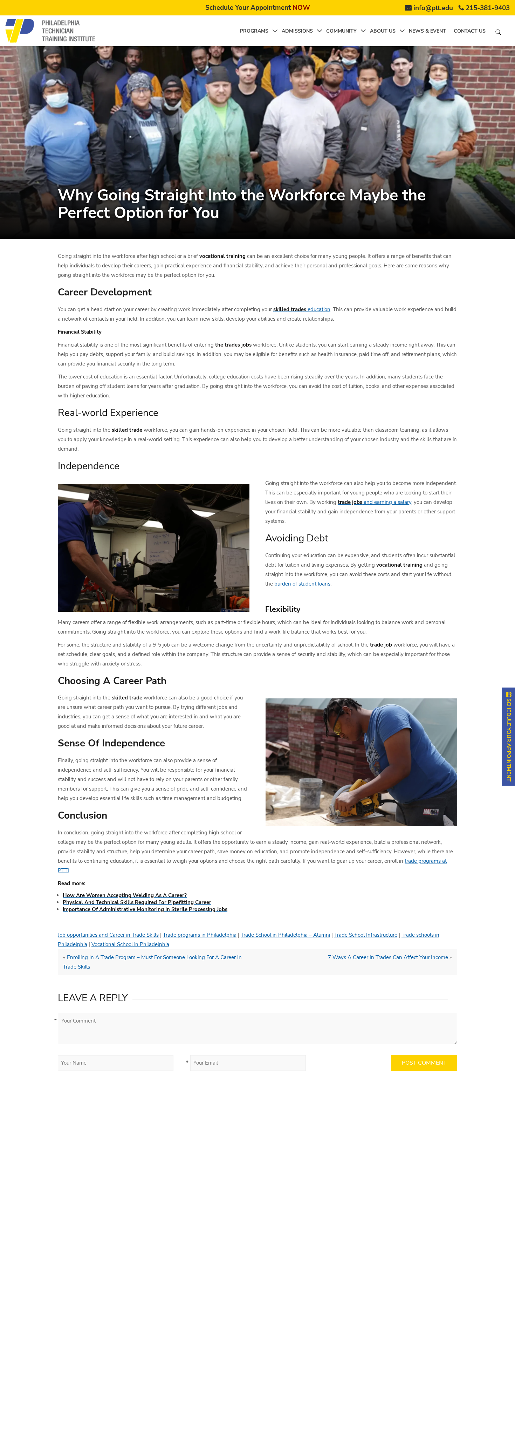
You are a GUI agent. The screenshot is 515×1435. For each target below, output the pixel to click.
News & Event (427, 31)
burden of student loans (302, 583)
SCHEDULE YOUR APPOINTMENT (508, 739)
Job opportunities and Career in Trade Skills (108, 934)
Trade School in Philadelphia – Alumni (285, 934)
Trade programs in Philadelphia (199, 934)
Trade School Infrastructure (365, 934)
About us (383, 31)
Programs (254, 31)
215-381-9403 (488, 8)
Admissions (297, 31)
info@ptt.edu (433, 8)
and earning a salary (374, 502)
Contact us (470, 31)
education (301, 309)
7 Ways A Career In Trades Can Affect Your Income (388, 957)
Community (341, 31)
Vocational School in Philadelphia (130, 944)
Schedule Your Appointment (257, 7)
